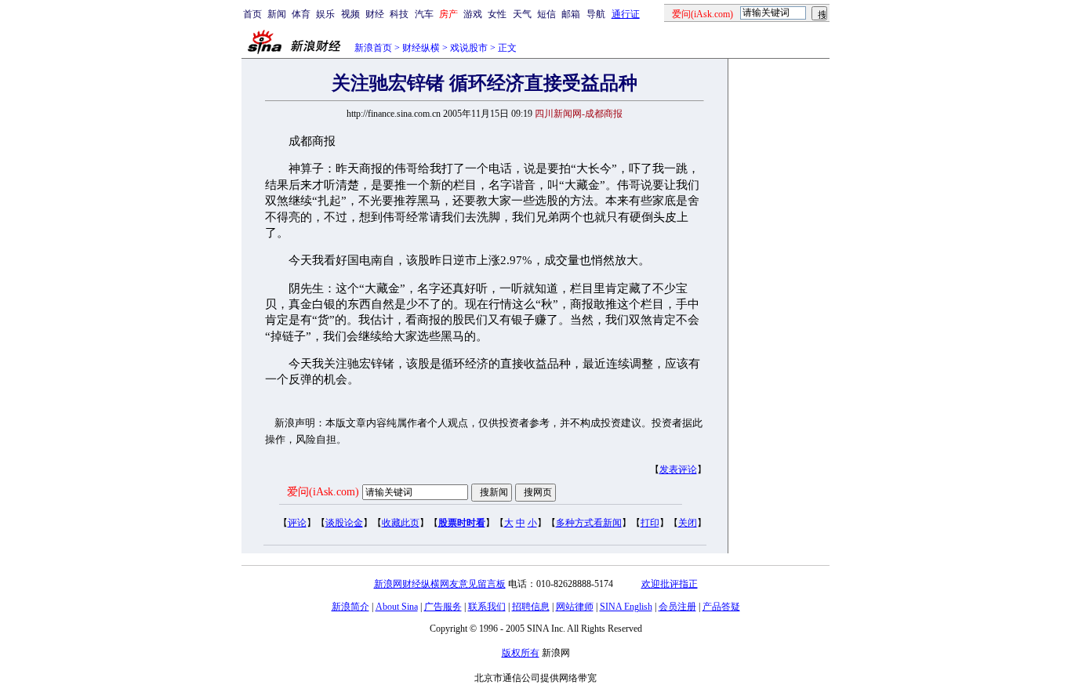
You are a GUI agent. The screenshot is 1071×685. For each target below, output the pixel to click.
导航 (595, 14)
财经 (374, 14)
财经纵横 (421, 47)
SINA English (626, 606)
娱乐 (325, 14)
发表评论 (678, 469)
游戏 (472, 14)
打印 (650, 522)
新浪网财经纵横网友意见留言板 (440, 583)
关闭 (687, 522)
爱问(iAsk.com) (323, 492)
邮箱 (570, 14)
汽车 (424, 14)
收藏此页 (400, 522)
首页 (252, 14)
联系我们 (487, 606)
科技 (399, 14)
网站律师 (575, 606)
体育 (301, 14)
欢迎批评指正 (669, 583)
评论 (297, 522)
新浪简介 (350, 606)
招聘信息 (531, 606)
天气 (522, 14)
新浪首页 (373, 47)
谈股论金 (344, 522)
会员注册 (677, 606)
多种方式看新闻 (589, 522)
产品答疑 (721, 606)
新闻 (276, 14)
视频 (350, 14)
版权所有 (520, 652)
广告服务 (443, 606)
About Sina (397, 606)
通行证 (626, 14)
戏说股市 (469, 47)
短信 (546, 14)
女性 (497, 14)
